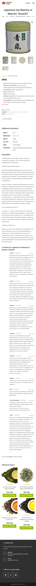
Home (3, 16)
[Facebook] (5, 575)
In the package (16, 145)
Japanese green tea (20, 16)
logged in (11, 456)
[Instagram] (10, 575)
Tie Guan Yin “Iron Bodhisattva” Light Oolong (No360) (26, 519)
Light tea (15, 142)
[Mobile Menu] (32, 3)
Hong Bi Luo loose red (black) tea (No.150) (9, 518)
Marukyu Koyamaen (10, 114)
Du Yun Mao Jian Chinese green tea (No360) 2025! (26, 487)
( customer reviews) (12, 75)
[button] (32, 22)
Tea (7, 16)
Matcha (28, 16)
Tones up (26, 148)
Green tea (12, 16)
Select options (9, 495)
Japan (14, 139)
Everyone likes (20, 148)
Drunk (14, 148)
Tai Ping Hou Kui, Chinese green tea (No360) (9, 487)
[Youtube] (16, 575)
